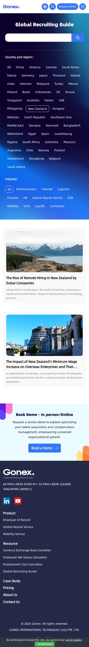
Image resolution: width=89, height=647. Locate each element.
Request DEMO (67, 6)
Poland (12, 92)
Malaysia (43, 84)
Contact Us (11, 602)
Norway (43, 150)
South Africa (31, 142)
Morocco (70, 142)
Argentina (14, 150)
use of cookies (73, 640)
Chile (29, 150)
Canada (51, 67)
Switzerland (15, 158)
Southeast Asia (61, 117)
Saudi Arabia (16, 167)
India (10, 84)
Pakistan (13, 117)
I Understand (44, 644)
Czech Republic (34, 117)
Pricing (8, 588)
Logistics (64, 189)
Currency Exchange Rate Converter (27, 550)
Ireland (75, 75)
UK (58, 92)
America (35, 67)
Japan (43, 75)
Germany (28, 75)
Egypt (32, 134)
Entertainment (26, 189)
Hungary (58, 108)
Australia (33, 100)
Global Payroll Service (47, 198)
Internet (47, 189)
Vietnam (25, 84)
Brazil (26, 92)
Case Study (11, 581)
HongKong (36, 158)
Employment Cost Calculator (23, 564)
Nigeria (12, 142)
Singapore (14, 100)
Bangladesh (72, 125)
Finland (59, 150)
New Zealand (37, 109)
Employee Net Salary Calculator (25, 557)
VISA (27, 206)
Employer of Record (16, 520)
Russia (70, 92)
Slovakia (35, 125)
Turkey (58, 84)
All (9, 67)
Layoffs (40, 206)
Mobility (12, 206)
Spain (45, 134)
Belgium (55, 158)
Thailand (59, 75)
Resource (10, 543)
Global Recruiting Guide (20, 571)
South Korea (70, 67)
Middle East (15, 125)
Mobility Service (14, 534)
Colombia (51, 142)
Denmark (52, 125)
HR (25, 198)
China (20, 67)
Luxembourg (63, 134)
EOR (70, 198)
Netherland (15, 134)
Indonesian (43, 92)
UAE (61, 100)
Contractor (57, 206)
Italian (49, 100)
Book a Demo (41, 448)
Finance (12, 198)
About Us (10, 595)
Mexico (73, 84)
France (11, 75)
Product (9, 513)
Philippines (15, 108)
